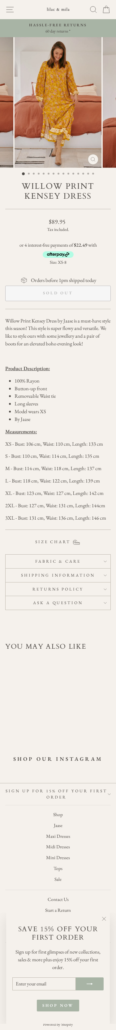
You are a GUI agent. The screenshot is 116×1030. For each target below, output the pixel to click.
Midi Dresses (58, 847)
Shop (58, 814)
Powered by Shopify (58, 1024)
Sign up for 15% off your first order (56, 794)
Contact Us (58, 899)
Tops (58, 868)
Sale (58, 879)
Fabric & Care (58, 561)
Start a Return (58, 910)
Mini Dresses (58, 858)
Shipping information (58, 575)
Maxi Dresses (58, 836)
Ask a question (58, 602)
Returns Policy (58, 589)
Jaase (58, 825)
